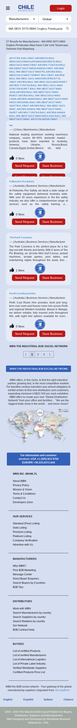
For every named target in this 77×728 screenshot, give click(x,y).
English (7, 699)
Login (61, 8)
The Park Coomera (20, 237)
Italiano (48, 699)
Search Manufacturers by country (32, 612)
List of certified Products (26, 650)
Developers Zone (23, 502)
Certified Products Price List (29, 672)
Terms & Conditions (24, 493)
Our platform (62, 690)
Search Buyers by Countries (29, 582)
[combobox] (21, 19)
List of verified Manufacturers (29, 655)
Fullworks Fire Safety (21, 181)
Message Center (22, 574)
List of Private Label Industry (29, 663)
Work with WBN (22, 608)
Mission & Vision (22, 489)
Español (28, 699)
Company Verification (25, 540)
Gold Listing (20, 527)
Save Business (52, 165)
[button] (22, 18)
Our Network (20, 625)
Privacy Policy (21, 485)
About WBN (19, 481)
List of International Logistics (29, 659)
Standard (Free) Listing (26, 523)
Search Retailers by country (29, 621)
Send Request (24, 165)
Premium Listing (22, 531)
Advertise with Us (23, 544)
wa (10, 125)
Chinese (69, 699)
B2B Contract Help (23, 629)
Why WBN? (19, 565)
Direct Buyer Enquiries (26, 578)
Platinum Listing (22, 536)
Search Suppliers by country (29, 617)
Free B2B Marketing (24, 570)
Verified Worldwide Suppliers (29, 667)
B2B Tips (18, 587)
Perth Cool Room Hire (22, 293)
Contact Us (19, 498)
